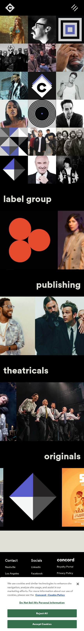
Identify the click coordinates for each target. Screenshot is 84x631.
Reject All (42, 613)
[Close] (77, 584)
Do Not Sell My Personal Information (42, 602)
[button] (74, 7)
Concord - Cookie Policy (50, 594)
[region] (42, 604)
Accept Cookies (42, 624)
